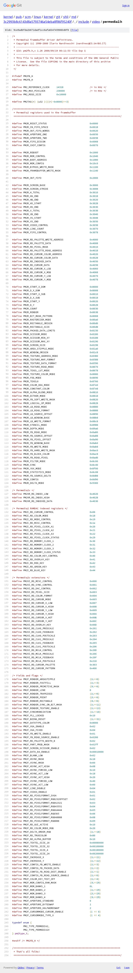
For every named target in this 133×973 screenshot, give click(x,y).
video (96, 22)
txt (118, 967)
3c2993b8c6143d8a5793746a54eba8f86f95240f (37, 22)
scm (28, 17)
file (74, 30)
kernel (8, 17)
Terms (40, 967)
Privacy (30, 967)
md (73, 17)
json (127, 967)
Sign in (126, 5)
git (58, 17)
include (83, 22)
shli (65, 17)
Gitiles (20, 967)
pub (19, 17)
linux (37, 17)
